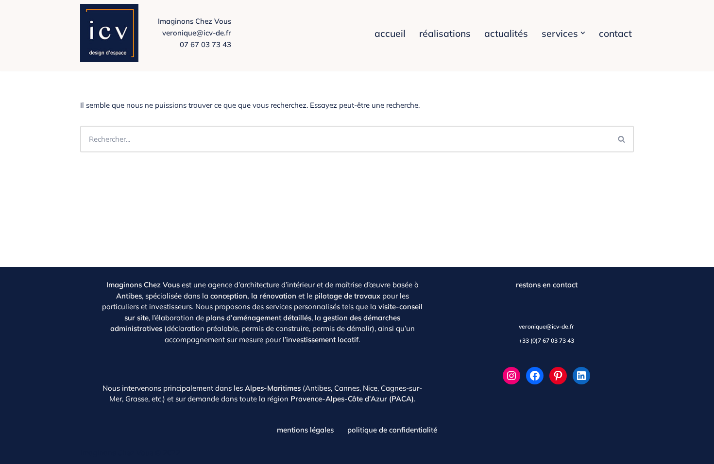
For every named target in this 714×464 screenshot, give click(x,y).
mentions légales (305, 429)
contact (615, 33)
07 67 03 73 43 (205, 44)
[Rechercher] (622, 139)
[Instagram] (511, 375)
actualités (506, 33)
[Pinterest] (558, 375)
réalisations (445, 33)
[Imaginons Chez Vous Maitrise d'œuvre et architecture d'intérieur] (111, 33)
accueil (390, 33)
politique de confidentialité (392, 429)
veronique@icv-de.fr (196, 32)
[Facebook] (535, 375)
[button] (582, 33)
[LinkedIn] (581, 375)
